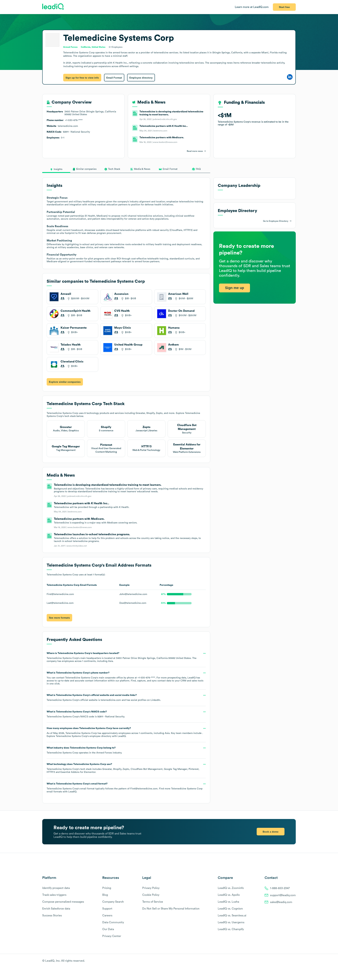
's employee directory (83, 736)
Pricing (106, 888)
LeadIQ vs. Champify (231, 929)
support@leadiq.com (283, 895)
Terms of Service (152, 901)
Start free (284, 7)
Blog (105, 894)
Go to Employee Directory (275, 221)
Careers (107, 915)
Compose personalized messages (63, 901)
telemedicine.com (111, 700)
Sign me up (234, 288)
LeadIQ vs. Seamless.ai (232, 915)
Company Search (113, 901)
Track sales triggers (54, 894)
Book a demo (270, 831)
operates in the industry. (84, 750)
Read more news (195, 151)
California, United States (93, 47)
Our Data (108, 929)
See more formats (59, 617)
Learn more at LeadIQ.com (252, 7)
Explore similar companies (65, 381)
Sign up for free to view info (82, 77)
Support (107, 908)
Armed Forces (104, 753)
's (86, 714)
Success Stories (52, 915)
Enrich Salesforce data (56, 908)
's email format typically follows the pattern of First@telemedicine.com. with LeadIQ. (124, 788)
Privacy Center (111, 936)
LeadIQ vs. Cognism (230, 908)
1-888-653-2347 (280, 888)
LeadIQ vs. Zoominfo (231, 888)
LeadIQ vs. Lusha (228, 901)
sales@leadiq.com (281, 902)
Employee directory (141, 77)
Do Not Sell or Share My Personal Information (170, 908)
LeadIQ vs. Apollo (229, 894)
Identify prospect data (56, 888)
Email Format (114, 77)
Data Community (113, 922)
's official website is (104, 697)
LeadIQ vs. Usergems (231, 922)
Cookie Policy (150, 894)
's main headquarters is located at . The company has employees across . (121, 657)
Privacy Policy (150, 888)
